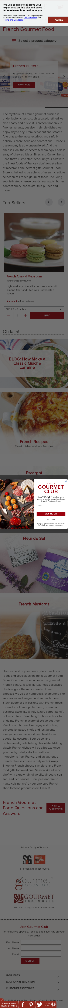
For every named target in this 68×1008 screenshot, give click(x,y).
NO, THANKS (51, 519)
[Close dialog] (66, 481)
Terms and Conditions (57, 525)
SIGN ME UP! (51, 514)
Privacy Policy (44, 525)
